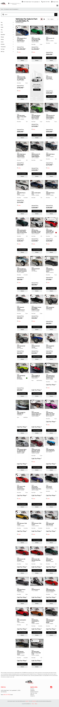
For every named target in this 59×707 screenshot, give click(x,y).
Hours (11, 694)
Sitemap (36, 703)
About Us (32, 694)
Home (2, 9)
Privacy (33, 703)
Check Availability (22, 57)
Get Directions (4, 691)
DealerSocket (34, 701)
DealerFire (27, 701)
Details (22, 60)
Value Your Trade (33, 693)
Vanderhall (32, 690)
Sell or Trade (36, 89)
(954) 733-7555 (6, 694)
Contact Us (32, 696)
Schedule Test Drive (34, 691)
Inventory (32, 689)
